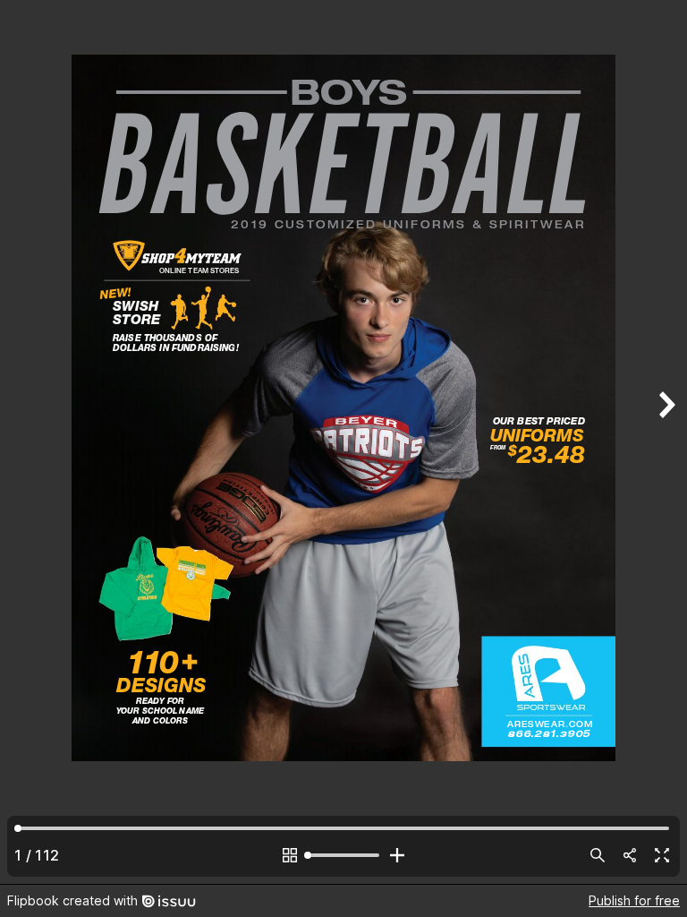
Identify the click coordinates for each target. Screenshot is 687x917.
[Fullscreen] (662, 855)
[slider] (343, 855)
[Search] (597, 855)
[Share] (629, 855)
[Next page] (665, 442)
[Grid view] (290, 855)
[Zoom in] (397, 855)
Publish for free (634, 900)
